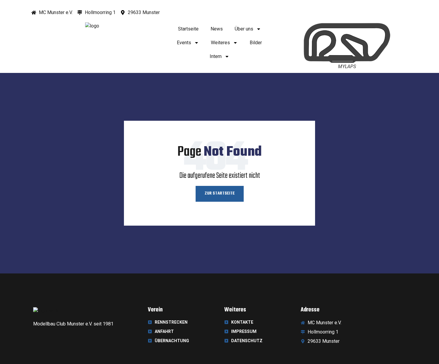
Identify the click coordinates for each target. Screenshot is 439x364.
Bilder (256, 42)
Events (184, 42)
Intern (216, 56)
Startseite (188, 29)
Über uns (244, 29)
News (217, 29)
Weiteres (220, 42)
